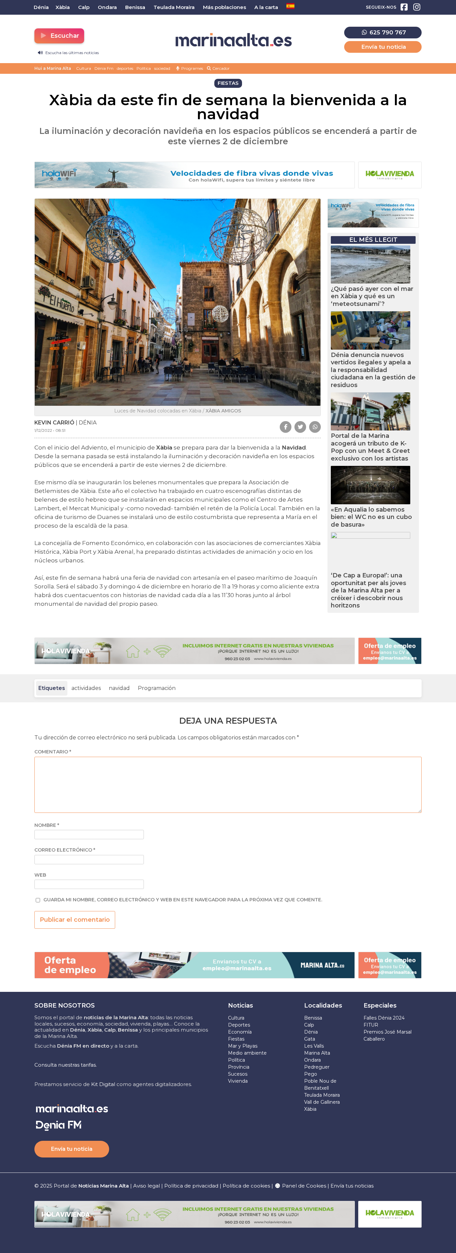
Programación (157, 688)
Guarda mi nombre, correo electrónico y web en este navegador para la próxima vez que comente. (182, 900)
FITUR (371, 1025)
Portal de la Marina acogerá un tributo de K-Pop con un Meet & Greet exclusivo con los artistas (370, 447)
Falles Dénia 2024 (384, 1018)
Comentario (52, 752)
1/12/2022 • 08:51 (49, 430)
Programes (191, 68)
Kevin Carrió (54, 422)
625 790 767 (387, 32)
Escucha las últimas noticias (71, 52)
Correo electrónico (64, 850)
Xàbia (310, 1109)
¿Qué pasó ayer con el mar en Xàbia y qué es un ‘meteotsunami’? (372, 296)
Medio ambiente (247, 1053)
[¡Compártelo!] (285, 427)
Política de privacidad (192, 1186)
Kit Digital (103, 1084)
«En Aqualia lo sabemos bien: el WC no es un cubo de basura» (371, 517)
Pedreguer (316, 1067)
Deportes (239, 1025)
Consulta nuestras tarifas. (65, 1065)
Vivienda (238, 1081)
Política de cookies (246, 1186)
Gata (309, 1039)
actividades (86, 688)
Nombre (46, 825)
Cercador (220, 68)
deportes (125, 68)
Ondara (312, 1060)
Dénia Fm (103, 68)
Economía (240, 1032)
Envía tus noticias (352, 1186)
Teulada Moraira (322, 1095)
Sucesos (237, 1074)
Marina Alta (317, 1053)
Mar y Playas (242, 1046)
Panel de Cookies (303, 1186)
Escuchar (64, 35)
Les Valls (314, 1046)
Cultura (83, 68)
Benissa (313, 1018)
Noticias (240, 1005)
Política (144, 68)
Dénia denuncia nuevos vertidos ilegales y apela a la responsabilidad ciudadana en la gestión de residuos (373, 370)
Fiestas (236, 1039)
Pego (310, 1074)
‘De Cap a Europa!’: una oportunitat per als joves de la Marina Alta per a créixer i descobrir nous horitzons (368, 590)
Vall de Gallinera (322, 1102)
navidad (119, 688)
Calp (309, 1025)
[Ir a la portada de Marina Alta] (233, 40)
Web (40, 875)
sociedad (162, 68)
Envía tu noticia (383, 46)
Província (238, 1067)
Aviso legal (146, 1186)
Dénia (311, 1032)
